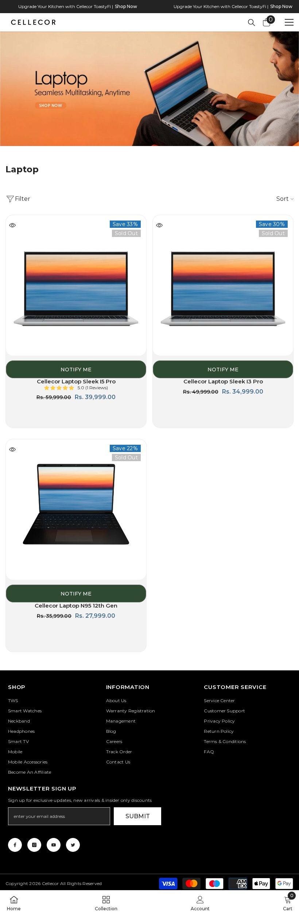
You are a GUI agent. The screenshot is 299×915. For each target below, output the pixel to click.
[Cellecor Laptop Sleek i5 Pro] (76, 285)
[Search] (251, 22)
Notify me (76, 369)
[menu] (289, 22)
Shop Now (126, 6)
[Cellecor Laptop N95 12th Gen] (76, 509)
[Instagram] (34, 845)
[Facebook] (15, 845)
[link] (149, 94)
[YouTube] (54, 845)
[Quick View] (12, 225)
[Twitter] (73, 845)
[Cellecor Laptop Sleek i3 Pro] (223, 285)
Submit (137, 816)
